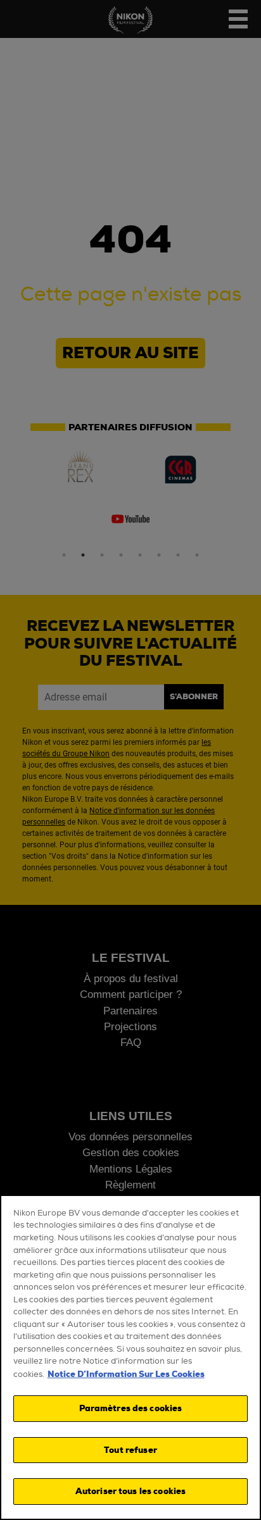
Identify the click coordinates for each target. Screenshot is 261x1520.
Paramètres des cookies (130, 1408)
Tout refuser (130, 1450)
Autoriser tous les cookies (130, 1491)
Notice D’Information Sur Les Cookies (126, 1374)
